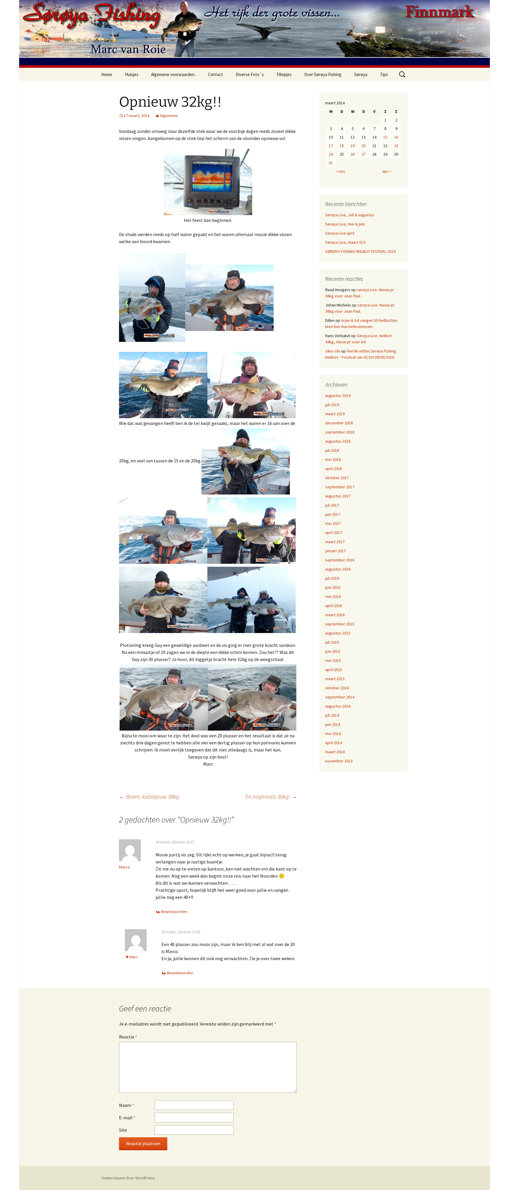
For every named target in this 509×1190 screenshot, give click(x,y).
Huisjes (131, 74)
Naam (126, 1105)
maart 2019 (335, 413)
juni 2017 (332, 514)
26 (353, 154)
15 (385, 137)
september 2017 (339, 486)
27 (363, 154)
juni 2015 (332, 651)
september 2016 (339, 560)
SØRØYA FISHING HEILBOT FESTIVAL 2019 (360, 251)
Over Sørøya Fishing (322, 74)
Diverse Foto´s (250, 74)
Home (106, 74)
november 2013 (339, 761)
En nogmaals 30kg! (271, 796)
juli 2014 (332, 715)
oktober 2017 (337, 477)
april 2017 (333, 532)
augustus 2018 (338, 441)
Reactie (128, 1037)
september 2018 (339, 432)
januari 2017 (335, 550)
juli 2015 (332, 642)
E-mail (127, 1117)
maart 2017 (335, 541)
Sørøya (360, 74)
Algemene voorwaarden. (173, 74)
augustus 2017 (338, 496)
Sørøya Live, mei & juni (345, 224)
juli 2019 (332, 404)
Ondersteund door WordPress (128, 1178)
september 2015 (339, 624)
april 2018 (333, 468)
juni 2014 (332, 724)
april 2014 (333, 742)
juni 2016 (332, 587)
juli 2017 (332, 505)
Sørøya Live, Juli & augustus (349, 214)
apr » (386, 171)
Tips (384, 74)
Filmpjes (284, 74)
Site (123, 1130)
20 (363, 145)
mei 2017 (333, 523)
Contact (215, 74)
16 (396, 137)
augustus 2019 (338, 395)
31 (331, 162)
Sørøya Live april (339, 233)
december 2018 (339, 423)
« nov (340, 171)
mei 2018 (333, 459)
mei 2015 (333, 660)
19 (353, 145)
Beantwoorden (174, 911)
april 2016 (333, 605)
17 (331, 145)
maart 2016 (335, 614)
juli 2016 (332, 578)
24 (331, 154)
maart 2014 (335, 751)
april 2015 (333, 669)
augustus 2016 (338, 569)
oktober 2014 (337, 687)
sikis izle (332, 351)
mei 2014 (333, 733)
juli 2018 (332, 450)
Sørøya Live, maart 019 (345, 242)
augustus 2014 (338, 706)
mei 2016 (333, 596)
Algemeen (169, 115)
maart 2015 (335, 678)
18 (342, 145)
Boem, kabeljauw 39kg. (149, 796)
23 (396, 145)
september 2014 (339, 697)
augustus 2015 (338, 633)
